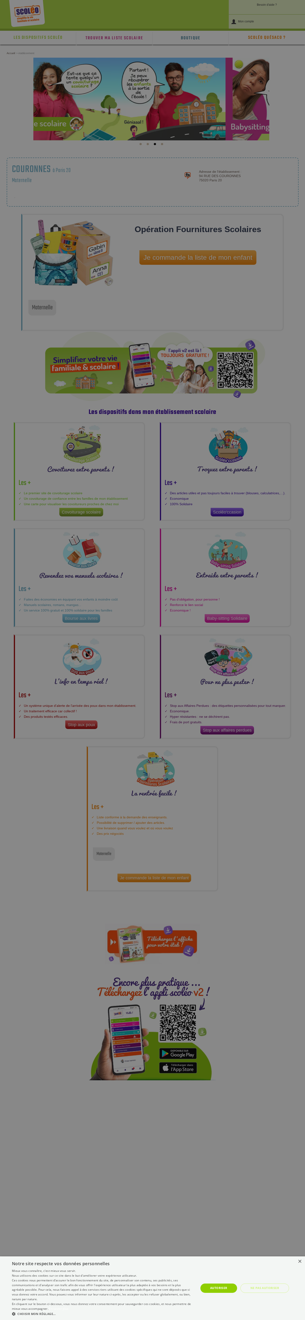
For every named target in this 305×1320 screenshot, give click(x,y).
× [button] (299, 1261)
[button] (102, 1313)
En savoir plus (58, 1309)
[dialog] (152, 1288)
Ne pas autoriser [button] (264, 1288)
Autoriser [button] (218, 1288)
